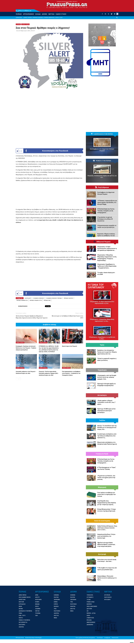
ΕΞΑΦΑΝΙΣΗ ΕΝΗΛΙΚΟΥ (38, 298)
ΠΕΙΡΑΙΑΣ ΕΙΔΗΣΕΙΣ (38, 17)
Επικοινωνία (115, 637)
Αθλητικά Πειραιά (103, 242)
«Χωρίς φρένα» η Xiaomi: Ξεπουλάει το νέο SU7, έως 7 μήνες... (106, 402)
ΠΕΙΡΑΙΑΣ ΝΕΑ (47, 300)
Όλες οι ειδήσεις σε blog (23, 11)
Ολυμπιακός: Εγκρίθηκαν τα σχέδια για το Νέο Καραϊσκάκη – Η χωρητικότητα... (106, 266)
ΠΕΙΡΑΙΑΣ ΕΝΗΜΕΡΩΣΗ (22, 300)
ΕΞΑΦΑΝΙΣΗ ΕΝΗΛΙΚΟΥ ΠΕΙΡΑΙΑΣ (54, 298)
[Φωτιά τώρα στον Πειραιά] (72, 336)
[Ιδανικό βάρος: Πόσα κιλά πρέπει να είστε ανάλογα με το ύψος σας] (91, 578)
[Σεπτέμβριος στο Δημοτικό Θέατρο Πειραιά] (102, 142)
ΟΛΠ (61, 17)
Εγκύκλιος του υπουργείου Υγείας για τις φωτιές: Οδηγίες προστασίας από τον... (107, 352)
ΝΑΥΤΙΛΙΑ (51, 14)
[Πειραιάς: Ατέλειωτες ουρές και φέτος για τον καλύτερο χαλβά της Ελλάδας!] (102, 169)
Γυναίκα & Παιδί (102, 454)
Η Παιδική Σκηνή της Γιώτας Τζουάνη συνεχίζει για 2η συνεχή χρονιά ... (105, 210)
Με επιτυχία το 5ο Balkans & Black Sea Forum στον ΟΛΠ (67, 317)
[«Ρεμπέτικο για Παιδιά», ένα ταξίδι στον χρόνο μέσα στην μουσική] (91, 478)
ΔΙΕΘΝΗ (44, 14)
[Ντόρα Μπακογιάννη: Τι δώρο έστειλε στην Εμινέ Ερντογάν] (91, 511)
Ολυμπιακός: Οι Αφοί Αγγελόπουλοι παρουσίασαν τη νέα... (102, 302)
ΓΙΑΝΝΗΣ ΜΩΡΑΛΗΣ (49, 17)
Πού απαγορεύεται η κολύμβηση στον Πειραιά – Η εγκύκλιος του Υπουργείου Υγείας (71, 373)
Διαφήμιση (107, 637)
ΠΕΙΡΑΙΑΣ (19, 14)
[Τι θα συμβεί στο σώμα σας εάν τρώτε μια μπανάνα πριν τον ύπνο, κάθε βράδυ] (91, 570)
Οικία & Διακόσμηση (102, 521)
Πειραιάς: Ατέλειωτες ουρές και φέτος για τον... (102, 176)
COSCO (57, 17)
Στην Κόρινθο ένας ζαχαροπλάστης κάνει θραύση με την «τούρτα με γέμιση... (106, 502)
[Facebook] (102, 14)
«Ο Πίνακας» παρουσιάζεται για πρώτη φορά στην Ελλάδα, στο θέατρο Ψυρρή (107, 202)
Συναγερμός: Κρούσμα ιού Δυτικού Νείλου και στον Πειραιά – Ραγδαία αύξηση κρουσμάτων (26, 347)
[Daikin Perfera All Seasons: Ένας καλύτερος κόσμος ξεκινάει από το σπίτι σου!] (91, 528)
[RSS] (108, 14)
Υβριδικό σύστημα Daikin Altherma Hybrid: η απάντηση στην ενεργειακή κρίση (106, 544)
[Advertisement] (49, 195)
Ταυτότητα (100, 637)
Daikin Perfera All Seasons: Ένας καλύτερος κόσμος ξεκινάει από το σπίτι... (107, 527)
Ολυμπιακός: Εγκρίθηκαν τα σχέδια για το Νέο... (102, 338)
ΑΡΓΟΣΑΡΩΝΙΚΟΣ (28, 14)
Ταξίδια (102, 420)
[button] (117, 19)
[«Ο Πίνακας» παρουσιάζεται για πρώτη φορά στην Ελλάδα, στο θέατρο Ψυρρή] (91, 203)
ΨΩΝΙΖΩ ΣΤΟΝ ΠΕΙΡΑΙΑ (103, 161)
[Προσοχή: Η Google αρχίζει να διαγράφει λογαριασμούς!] (91, 386)
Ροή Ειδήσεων (103, 187)
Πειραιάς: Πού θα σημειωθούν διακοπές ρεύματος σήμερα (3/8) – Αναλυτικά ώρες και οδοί (49, 373)
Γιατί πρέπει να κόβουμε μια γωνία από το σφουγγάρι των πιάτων (106, 494)
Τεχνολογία (102, 370)
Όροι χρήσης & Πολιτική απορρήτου (85, 637)
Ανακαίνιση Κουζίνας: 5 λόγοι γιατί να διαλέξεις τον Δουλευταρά (106, 536)
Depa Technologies (37, 637)
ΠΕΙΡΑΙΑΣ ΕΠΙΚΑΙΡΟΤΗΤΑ (36, 300)
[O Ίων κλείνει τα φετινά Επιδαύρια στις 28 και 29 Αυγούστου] (91, 219)
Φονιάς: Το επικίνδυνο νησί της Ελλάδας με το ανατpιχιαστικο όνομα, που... (107, 427)
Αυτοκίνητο (102, 395)
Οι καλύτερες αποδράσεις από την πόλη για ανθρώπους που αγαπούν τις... (106, 435)
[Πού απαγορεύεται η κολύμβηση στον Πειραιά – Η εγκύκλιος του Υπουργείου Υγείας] (72, 361)
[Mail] (105, 14)
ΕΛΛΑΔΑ (38, 14)
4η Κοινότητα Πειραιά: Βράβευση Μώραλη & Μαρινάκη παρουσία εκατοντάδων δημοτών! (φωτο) (31, 317)
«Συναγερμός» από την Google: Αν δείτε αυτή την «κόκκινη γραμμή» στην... (106, 377)
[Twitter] (111, 14)
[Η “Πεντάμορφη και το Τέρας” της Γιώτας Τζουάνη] (91, 470)
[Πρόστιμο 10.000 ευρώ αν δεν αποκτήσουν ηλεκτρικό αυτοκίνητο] (91, 411)
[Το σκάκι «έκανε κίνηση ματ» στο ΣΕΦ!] (91, 275)
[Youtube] (114, 14)
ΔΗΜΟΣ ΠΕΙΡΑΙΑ (27, 17)
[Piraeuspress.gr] (67, 5)
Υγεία (102, 345)
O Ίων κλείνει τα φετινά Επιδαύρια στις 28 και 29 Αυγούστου (105, 219)
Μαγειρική (102, 487)
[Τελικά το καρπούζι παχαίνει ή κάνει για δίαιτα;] (91, 361)
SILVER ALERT (28, 298)
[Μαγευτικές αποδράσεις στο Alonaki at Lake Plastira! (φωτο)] (91, 444)
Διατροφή (102, 554)
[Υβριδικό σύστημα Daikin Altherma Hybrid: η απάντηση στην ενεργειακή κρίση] (91, 545)
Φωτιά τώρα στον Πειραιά (69, 346)
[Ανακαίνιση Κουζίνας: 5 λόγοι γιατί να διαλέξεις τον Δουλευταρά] (91, 536)
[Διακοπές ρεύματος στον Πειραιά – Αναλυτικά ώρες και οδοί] (26, 361)
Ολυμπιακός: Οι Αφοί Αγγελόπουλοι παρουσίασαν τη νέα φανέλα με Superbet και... (107, 248)
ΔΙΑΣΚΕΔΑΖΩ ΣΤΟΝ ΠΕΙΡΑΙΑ (103, 134)
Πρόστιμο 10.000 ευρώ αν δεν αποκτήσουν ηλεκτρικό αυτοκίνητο (106, 410)
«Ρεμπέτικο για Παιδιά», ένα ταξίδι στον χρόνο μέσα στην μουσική (106, 477)
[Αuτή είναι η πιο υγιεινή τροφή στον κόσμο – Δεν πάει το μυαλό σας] (91, 562)
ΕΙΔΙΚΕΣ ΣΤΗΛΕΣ (61, 14)
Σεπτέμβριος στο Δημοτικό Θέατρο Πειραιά (102, 150)
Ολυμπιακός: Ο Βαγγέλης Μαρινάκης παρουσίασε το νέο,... (102, 320)
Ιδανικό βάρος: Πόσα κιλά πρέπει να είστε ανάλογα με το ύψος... (107, 577)
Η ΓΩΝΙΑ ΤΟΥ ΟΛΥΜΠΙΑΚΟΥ (96, 286)
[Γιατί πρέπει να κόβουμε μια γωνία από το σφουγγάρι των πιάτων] (91, 495)
